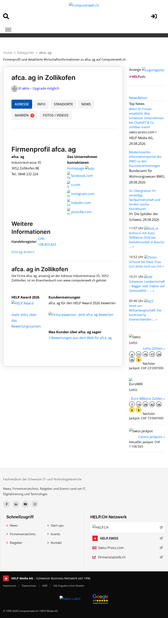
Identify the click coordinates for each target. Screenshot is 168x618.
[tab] (133, 98)
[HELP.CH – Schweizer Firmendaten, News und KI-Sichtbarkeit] (127, 527)
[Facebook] (6, 504)
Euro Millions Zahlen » (148, 398)
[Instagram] (34, 504)
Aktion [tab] (142, 98)
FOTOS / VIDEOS (55, 115)
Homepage (76, 168)
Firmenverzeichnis (23, 534)
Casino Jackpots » (151, 437)
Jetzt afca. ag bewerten (96, 314)
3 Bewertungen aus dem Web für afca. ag (80, 338)
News (14, 525)
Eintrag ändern (23, 252)
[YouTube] (25, 504)
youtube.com (81, 212)
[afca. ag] (26, 303)
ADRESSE (22, 104)
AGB (45, 585)
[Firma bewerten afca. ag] (63, 314)
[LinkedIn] (15, 504)
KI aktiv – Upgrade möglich (38, 88)
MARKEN (24, 115)
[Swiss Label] (70, 598)
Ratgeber (16, 543)
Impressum (10, 585)
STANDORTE (63, 104)
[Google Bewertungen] (101, 598)
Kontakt (56, 543)
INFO (41, 104)
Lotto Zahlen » (154, 348)
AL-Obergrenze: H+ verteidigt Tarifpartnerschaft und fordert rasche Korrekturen (144, 200)
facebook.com (81, 175)
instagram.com (82, 193)
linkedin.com (80, 203)
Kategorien (25, 53)
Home (7, 53)
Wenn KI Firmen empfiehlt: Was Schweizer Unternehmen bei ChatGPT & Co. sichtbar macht (146, 118)
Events (55, 534)
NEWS (86, 104)
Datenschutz (29, 585)
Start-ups (57, 525)
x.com (75, 184)
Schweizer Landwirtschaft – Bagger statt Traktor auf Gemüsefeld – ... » (147, 286)
